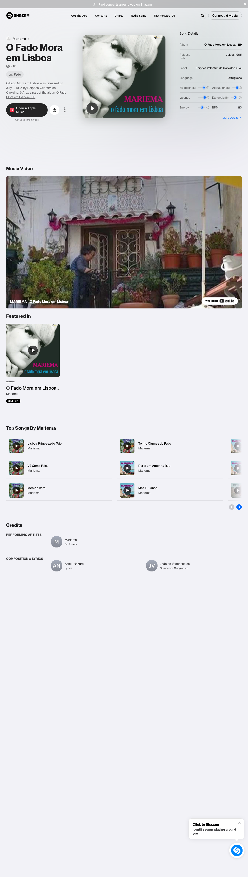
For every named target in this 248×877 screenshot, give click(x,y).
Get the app (79, 15)
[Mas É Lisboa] (170, 490)
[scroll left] (231, 507)
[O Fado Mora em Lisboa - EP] (33, 363)
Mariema (34, 448)
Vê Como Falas (38, 466)
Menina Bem (36, 488)
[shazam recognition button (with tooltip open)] (237, 850)
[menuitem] (79, 15)
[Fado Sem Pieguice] (238, 468)
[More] (106, 446)
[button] (245, 4)
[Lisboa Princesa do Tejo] (59, 446)
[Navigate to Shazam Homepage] (17, 15)
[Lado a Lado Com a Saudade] (238, 490)
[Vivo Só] (238, 446)
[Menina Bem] (59, 490)
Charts (119, 15)
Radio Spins (138, 15)
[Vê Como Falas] (59, 468)
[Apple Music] (13, 401)
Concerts (101, 15)
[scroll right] (239, 507)
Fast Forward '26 (164, 15)
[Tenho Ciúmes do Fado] (170, 446)
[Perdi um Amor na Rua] (170, 468)
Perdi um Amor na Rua (154, 466)
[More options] (64, 110)
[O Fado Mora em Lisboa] (92, 108)
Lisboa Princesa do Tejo (45, 443)
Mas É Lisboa (147, 488)
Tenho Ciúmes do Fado (154, 443)
